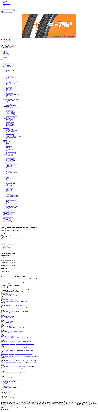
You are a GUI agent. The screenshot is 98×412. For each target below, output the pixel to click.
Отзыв (2, 282)
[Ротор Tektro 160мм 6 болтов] (8, 332)
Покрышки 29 (9, 90)
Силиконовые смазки (11, 176)
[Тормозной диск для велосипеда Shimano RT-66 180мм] (13, 368)
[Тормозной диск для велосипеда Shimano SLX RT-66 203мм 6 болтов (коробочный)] (20, 356)
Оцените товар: (4, 284)
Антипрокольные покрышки (12, 94)
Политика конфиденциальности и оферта (12, 380)
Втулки (7, 101)
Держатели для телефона (11, 206)
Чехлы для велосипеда (11, 209)
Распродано (3, 244)
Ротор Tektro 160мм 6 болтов (7, 336)
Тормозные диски (10, 131)
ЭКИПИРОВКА (7, 185)
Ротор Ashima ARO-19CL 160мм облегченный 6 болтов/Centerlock (16, 341)
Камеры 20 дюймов (10, 108)
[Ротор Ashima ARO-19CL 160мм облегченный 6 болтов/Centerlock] (16, 337)
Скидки (5, 57)
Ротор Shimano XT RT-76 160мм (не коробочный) (12, 331)
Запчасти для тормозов (11, 137)
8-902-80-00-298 (6, 4)
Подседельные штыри (11, 152)
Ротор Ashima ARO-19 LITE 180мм (8, 299)
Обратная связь (6, 2)
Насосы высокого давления (12, 180)
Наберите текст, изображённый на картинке (11, 285)
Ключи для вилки (10, 166)
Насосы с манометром (11, 179)
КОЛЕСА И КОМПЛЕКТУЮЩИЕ (11, 99)
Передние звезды (10, 70)
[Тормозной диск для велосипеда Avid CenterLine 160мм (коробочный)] (17, 350)
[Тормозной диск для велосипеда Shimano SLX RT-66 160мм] (15, 307)
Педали (7, 143)
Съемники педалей (10, 168)
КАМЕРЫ (5, 106)
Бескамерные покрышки (11, 98)
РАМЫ (4, 64)
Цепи (7, 71)
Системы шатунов (10, 75)
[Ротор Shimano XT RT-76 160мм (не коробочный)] (12, 327)
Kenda (7, 86)
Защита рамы (9, 199)
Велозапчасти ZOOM (8, 217)
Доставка (5, 1)
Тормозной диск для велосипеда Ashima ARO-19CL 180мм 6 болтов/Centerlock (18, 366)
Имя (2, 276)
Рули (7, 148)
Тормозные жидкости (11, 138)
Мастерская (5, 52)
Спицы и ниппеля (10, 100)
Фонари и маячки (10, 208)
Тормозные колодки (10, 132)
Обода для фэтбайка (10, 124)
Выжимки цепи (9, 155)
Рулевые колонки (10, 149)
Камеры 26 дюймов (10, 110)
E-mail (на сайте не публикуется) (8, 278)
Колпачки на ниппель (11, 105)
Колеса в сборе (9, 102)
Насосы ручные (9, 178)
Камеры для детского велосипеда (13, 107)
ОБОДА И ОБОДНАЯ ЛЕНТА (10, 118)
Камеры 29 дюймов (10, 113)
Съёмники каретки (10, 159)
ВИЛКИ (5, 140)
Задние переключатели (11, 72)
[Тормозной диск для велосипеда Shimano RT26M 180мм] (14, 301)
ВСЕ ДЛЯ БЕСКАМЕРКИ (9, 212)
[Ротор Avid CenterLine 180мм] (8, 317)
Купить (2, 297)
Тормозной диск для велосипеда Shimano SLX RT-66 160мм (14, 311)
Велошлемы (8, 186)
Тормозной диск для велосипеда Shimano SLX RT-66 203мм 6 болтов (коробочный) (19, 360)
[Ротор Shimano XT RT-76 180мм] (8, 373)
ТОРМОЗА (6, 128)
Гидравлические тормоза (11, 130)
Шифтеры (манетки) (10, 76)
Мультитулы (8, 156)
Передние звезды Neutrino (9, 221)
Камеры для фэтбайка (11, 114)
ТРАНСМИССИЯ (7, 66)
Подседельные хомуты (11, 153)
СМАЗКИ (5, 170)
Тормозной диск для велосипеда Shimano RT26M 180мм (13, 305)
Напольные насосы (10, 182)
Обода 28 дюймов (10, 122)
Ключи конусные (10, 165)
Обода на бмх (9, 126)
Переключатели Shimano (11, 73)
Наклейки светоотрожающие (12, 203)
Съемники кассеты (10, 162)
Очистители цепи (10, 174)
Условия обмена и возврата (9, 381)
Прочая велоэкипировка (11, 191)
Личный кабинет (7, 54)
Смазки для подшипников (12, 172)
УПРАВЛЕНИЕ (7, 141)
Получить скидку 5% (11, 244)
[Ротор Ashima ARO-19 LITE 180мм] (9, 295)
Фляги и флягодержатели (11, 207)
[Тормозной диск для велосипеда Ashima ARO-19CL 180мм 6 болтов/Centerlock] (19, 362)
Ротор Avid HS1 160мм (6, 326)
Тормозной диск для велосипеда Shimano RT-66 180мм (13, 372)
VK (4, 5)
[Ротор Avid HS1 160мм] (6, 322)
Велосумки (8, 205)
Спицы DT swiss (7, 220)
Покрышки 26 (9, 87)
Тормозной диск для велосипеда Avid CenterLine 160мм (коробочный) (16, 354)
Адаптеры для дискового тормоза (13, 136)
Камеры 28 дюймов (10, 112)
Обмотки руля (9, 147)
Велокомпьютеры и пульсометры (13, 196)
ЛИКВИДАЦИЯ (7, 63)
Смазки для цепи (10, 173)
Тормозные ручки (10, 135)
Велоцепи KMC (6, 218)
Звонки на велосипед (11, 200)
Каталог (5, 49)
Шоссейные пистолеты (11, 77)
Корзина (5, 51)
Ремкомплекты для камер (11, 116)
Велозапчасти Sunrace (8, 215)
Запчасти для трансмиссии (12, 81)
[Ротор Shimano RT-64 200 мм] (8, 312)
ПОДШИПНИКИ (7, 65)
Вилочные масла (9, 171)
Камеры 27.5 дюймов (11, 111)
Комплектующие (10, 104)
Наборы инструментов (11, 160)
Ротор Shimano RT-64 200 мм (7, 316)
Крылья (7, 202)
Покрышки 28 (9, 89)
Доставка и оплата (7, 56)
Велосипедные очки (10, 188)
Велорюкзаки (9, 190)
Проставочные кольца (11, 150)
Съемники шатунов (10, 158)
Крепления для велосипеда (12, 195)
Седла (7, 144)
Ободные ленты (9, 125)
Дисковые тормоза (10, 129)
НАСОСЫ (5, 177)
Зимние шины (9, 95)
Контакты (5, 53)
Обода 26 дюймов (10, 119)
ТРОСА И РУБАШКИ (8, 211)
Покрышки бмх (9, 93)
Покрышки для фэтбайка (11, 92)
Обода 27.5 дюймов (10, 120)
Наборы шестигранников (11, 167)
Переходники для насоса (11, 183)
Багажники (8, 194)
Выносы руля (9, 146)
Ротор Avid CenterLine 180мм (7, 321)
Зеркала (7, 201)
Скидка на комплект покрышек (10, 387)
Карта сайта (6, 386)
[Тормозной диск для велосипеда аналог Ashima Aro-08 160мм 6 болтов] (17, 344)
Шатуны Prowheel (7, 219)
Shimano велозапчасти (8, 213)
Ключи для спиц (9, 161)
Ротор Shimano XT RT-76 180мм (8, 377)
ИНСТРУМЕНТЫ (7, 154)
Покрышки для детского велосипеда (14, 96)
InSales (7, 409)
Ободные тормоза (10, 134)
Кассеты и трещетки (10, 69)
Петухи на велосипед (11, 79)
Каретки (8, 67)
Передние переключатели (12, 78)
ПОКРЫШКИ (6, 82)
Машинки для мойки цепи (12, 164)
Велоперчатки (9, 189)
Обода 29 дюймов (10, 123)
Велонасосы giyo (10, 184)
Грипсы (7, 142)
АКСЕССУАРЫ (7, 193)
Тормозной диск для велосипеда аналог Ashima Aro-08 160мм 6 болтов (17, 347)
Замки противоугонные (11, 197)
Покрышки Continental (11, 83)
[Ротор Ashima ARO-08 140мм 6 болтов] (10, 230)
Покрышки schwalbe (10, 84)
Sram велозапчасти (7, 214)
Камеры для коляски (10, 117)
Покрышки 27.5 (9, 88)
